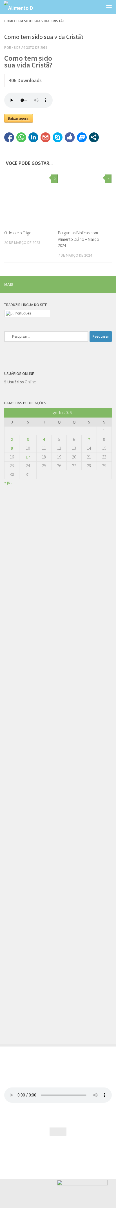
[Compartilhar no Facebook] (9, 137)
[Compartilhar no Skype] (58, 137)
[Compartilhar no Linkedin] (33, 137)
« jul (8, 482)
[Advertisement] (58, 745)
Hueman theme (82, 1152)
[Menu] (109, 7)
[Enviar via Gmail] (45, 137)
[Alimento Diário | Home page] (23, 7)
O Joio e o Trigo (18, 232)
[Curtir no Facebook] (70, 137)
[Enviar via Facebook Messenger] (82, 137)
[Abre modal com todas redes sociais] (94, 137)
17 (28, 457)
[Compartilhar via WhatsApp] (21, 137)
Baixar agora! (19, 118)
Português (22, 313)
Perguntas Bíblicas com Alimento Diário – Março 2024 (78, 239)
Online (20, 382)
